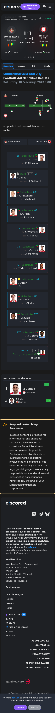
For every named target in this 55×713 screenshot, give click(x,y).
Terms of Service (40, 649)
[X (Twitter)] (34, 514)
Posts (12, 635)
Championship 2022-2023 (15, 17)
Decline (34, 707)
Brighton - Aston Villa (16, 567)
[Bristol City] (40, 142)
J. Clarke (19, 399)
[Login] (44, 6)
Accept (20, 707)
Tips (11, 619)
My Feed (9, 631)
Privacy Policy (41, 654)
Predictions (17, 614)
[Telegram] (41, 514)
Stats (12, 623)
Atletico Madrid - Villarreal (19, 574)
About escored (41, 640)
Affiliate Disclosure (38, 667)
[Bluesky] (47, 514)
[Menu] (50, 6)
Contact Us (42, 645)
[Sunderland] (15, 142)
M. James (29, 389)
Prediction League (18, 627)
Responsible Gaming (38, 663)
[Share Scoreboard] (40, 18)
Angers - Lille (12, 570)
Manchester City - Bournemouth (22, 564)
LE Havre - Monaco (15, 577)
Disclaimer (43, 658)
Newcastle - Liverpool (16, 580)
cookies (15, 697)
